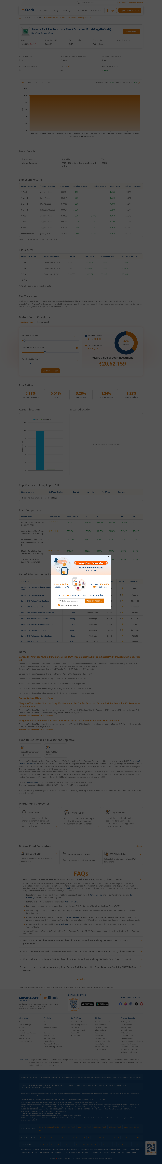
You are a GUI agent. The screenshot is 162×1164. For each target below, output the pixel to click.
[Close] (108, 556)
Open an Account (94, 601)
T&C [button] (80, 605)
